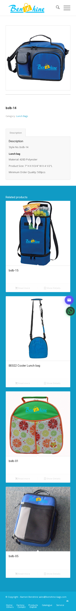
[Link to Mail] (67, 601)
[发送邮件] (69, 300)
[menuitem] (56, 8)
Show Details (53, 288)
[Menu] (65, 8)
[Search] (56, 8)
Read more (24, 288)
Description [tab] (16, 132)
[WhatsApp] (69, 311)
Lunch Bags (22, 116)
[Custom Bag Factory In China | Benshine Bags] (31, 8)
